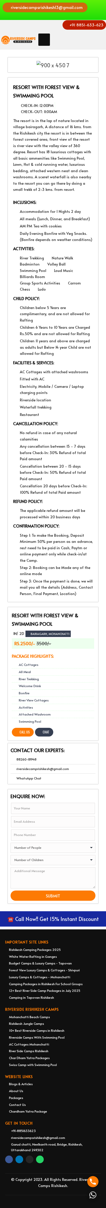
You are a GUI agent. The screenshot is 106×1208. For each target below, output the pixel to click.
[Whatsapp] (40, 1159)
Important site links (26, 942)
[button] (45, 7)
